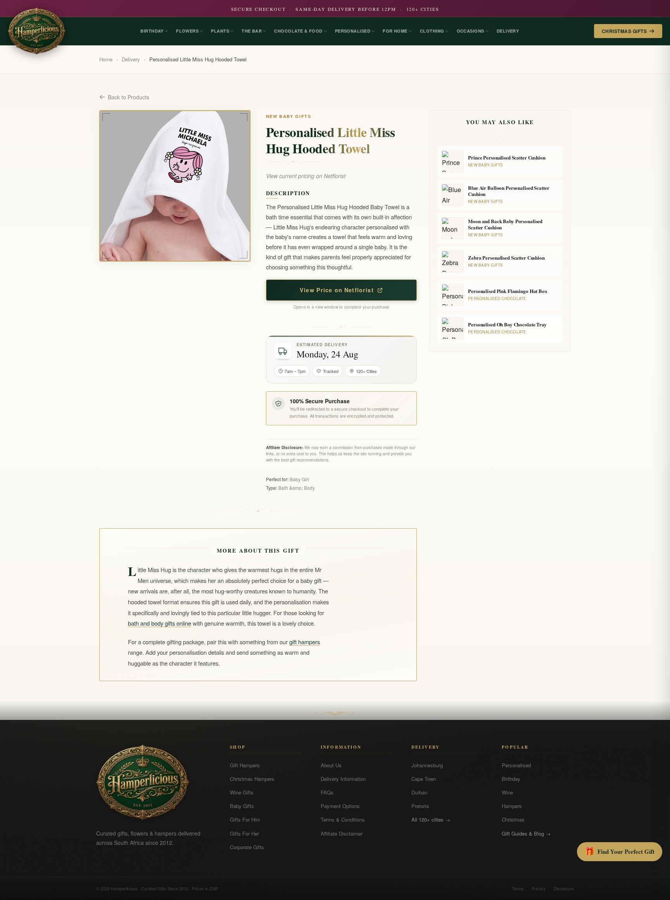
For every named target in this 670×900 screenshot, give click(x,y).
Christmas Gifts (624, 31)
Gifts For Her (244, 833)
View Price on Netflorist (337, 290)
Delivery (131, 59)
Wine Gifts (242, 792)
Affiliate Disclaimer (342, 833)
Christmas (513, 819)
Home (105, 59)
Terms (518, 888)
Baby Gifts (242, 806)
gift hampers (304, 642)
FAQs (327, 792)
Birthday (511, 778)
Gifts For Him (245, 819)
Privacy (539, 888)
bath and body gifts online (159, 623)
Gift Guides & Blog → (526, 833)
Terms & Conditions (343, 819)
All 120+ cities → (430, 819)
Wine (507, 792)
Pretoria (420, 806)
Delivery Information (343, 778)
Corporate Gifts (247, 847)
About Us (331, 765)
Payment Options (340, 806)
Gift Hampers (245, 765)
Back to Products (128, 97)
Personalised (516, 765)
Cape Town (423, 778)
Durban (419, 792)
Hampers (512, 806)
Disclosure (564, 888)
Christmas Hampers (252, 778)
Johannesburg (427, 765)
